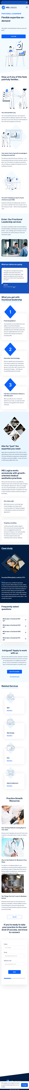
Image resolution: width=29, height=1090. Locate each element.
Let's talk (13, 36)
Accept (24, 1085)
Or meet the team (14, 676)
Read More (9, 710)
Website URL (8, 960)
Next (14, 972)
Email (5, 952)
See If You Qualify (14, 671)
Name (5, 944)
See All (14, 917)
